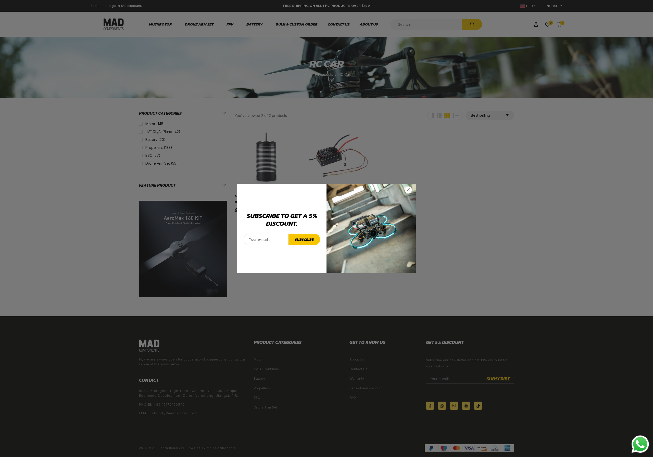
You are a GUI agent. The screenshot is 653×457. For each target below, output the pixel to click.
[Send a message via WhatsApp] (640, 444)
